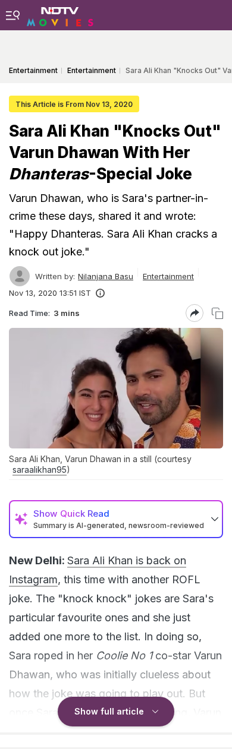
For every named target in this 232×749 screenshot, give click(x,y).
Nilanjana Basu (105, 276)
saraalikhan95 (39, 469)
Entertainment (168, 276)
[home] (60, 15)
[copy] (217, 313)
